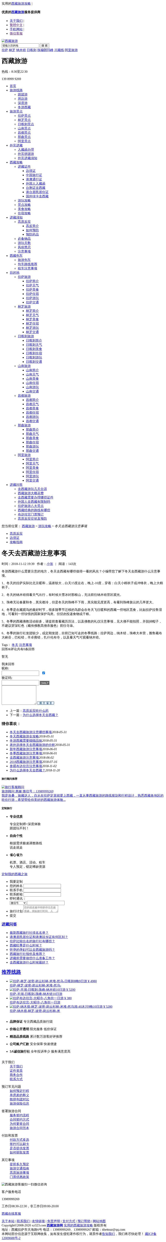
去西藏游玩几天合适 (32, 489)
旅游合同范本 (19, 1128)
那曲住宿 (32, 442)
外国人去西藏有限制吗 (34, 501)
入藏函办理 (26, 149)
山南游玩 (32, 387)
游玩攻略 (24, 200)
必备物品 (24, 238)
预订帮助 (84, 1221)
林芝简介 (32, 310)
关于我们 (16, 1066)
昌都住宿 (32, 412)
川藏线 (59, 50)
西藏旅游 (17, 12)
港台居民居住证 (37, 192)
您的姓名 (16, 886)
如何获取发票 (19, 1152)
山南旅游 (24, 366)
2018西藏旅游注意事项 (26, 761)
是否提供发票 (19, 1148)
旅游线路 (16, 90)
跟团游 (23, 94)
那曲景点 (24, 137)
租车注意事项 (27, 268)
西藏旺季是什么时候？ (26, 945)
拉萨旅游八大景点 (31, 506)
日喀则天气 (34, 344)
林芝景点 (24, 120)
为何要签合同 (19, 1123)
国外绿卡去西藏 (37, 196)
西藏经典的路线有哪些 (34, 510)
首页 (13, 86)
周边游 (23, 98)
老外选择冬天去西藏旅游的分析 (32, 745)
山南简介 (32, 370)
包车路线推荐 (27, 264)
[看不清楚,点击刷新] (44, 683)
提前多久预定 (19, 1164)
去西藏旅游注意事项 (24, 757)
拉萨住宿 (32, 294)
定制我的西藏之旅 (15, 874)
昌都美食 (32, 408)
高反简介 (32, 226)
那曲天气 (32, 433)
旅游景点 (16, 111)
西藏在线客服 (11, 1213)
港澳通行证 (34, 179)
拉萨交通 (32, 302)
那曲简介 (32, 429)
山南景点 (24, 128)
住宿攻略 (24, 213)
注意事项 (24, 251)
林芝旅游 (24, 306)
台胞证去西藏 (35, 187)
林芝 (12, 50)
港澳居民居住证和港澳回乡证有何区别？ (39, 937)
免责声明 (53, 1221)
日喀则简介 (34, 340)
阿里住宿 (32, 472)
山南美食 (32, 378)
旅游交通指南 (19, 1168)
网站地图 (99, 1221)
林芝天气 (32, 315)
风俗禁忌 (24, 247)
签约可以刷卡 (19, 1144)
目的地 (14, 272)
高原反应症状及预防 (32, 518)
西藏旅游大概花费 (31, 493)
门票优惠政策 (19, 1177)
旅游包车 (24, 260)
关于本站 (8, 1221)
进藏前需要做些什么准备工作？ (32, 958)
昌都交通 (32, 421)
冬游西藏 (24, 107)
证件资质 (16, 1070)
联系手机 (16, 890)
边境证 (31, 170)
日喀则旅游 (26, 336)
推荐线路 (11, 972)
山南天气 (32, 374)
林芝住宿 (32, 323)
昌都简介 (32, 400)
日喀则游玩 (34, 357)
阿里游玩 (32, 476)
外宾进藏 (16, 145)
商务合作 (16, 1075)
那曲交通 (32, 450)
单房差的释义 (19, 1095)
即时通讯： (18, 898)
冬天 (15, 645)
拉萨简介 (32, 281)
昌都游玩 (32, 417)
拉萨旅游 (24, 277)
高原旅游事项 (19, 1172)
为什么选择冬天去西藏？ (40, 715)
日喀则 (31, 50)
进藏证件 (24, 166)
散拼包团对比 (19, 1099)
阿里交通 (32, 480)
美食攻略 (24, 209)
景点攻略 (24, 204)
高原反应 (24, 221)
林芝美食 (32, 319)
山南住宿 (32, 383)
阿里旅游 (71, 50)
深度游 (23, 103)
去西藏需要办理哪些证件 (35, 497)
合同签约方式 (19, 1119)
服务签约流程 (19, 1115)
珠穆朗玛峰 (45, 50)
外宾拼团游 (26, 154)
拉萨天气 (32, 285)
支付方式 (68, 1221)
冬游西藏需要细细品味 (26, 740)
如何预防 (32, 230)
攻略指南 (16, 542)
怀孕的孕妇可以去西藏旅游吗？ (32, 949)
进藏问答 (16, 484)
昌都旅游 (24, 395)
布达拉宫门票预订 (31, 514)
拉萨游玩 (32, 298)
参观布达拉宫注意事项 (26, 766)
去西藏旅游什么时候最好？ (29, 962)
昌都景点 (24, 132)
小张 (50, 564)
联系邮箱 (16, 894)
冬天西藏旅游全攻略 (24, 736)
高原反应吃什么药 (36, 710)
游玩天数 (24, 243)
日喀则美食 (34, 349)
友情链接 (38, 1221)
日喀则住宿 (34, 353)
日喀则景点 (26, 124)
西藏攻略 (16, 162)
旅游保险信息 (19, 1103)
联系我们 (23, 1221)
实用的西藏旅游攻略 (78, 1225)
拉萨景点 (24, 115)
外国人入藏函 (35, 183)
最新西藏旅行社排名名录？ (29, 932)
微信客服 (16, 33)
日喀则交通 (34, 361)
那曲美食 (32, 438)
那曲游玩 (32, 446)
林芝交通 (32, 332)
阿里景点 (24, 141)
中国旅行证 (34, 175)
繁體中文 (16, 25)
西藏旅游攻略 (21, 3)
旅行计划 (16, 911)
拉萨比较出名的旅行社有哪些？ (32, 941)
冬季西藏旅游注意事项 (26, 753)
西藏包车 (16, 255)
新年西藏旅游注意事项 (26, 749)
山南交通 (32, 391)
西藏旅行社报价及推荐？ (27, 954)
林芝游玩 (32, 327)
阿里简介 (32, 459)
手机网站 (16, 29)
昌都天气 (32, 404)
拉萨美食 (32, 289)
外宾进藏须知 (27, 158)
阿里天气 (32, 463)
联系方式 (16, 1079)
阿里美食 (32, 467)
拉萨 (5, 50)
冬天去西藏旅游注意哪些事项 (31, 732)
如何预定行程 (19, 1091)
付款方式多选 (19, 1139)
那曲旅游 (24, 425)
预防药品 (32, 234)
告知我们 (108, 1234)
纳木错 (21, 50)
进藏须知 (16, 217)
